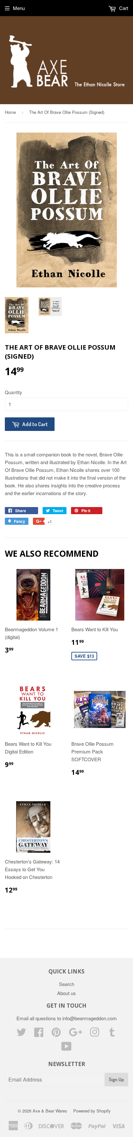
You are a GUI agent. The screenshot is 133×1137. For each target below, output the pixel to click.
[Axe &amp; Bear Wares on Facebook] (39, 1034)
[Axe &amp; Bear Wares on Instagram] (94, 1034)
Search (66, 984)
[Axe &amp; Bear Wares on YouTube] (66, 1048)
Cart (123, 8)
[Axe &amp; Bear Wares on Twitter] (21, 1034)
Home (10, 112)
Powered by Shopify (92, 1111)
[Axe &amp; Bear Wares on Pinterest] (56, 1034)
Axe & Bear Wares (50, 1111)
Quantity (13, 392)
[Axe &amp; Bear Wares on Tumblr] (112, 1034)
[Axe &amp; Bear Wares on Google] (75, 1034)
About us (66, 993)
